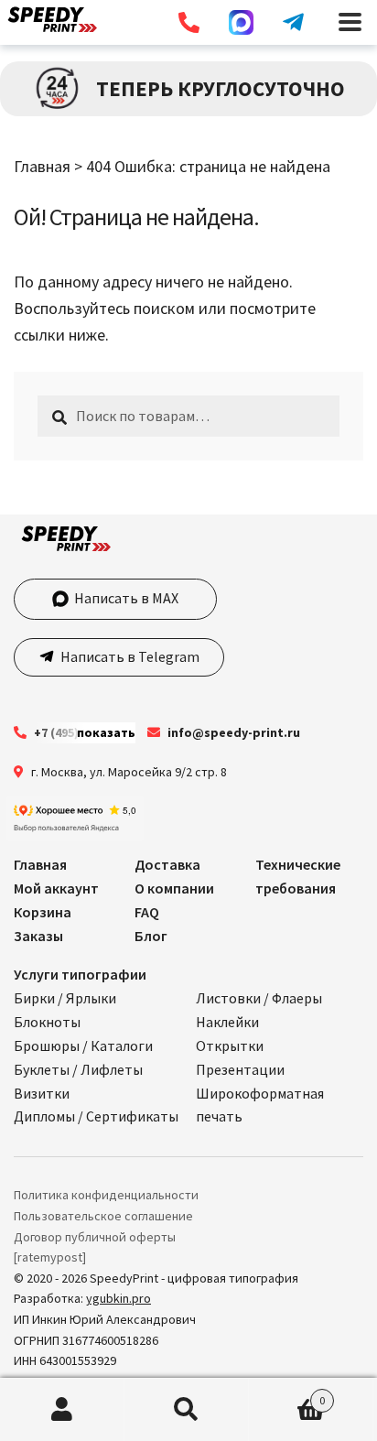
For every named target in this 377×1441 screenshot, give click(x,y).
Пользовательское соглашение (103, 1216)
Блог (151, 935)
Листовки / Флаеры (259, 998)
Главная (42, 166)
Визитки (42, 1093)
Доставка (167, 864)
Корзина (42, 912)
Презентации (240, 1069)
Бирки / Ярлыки (65, 998)
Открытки (230, 1045)
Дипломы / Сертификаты (96, 1116)
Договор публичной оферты (95, 1237)
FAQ (147, 912)
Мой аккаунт (56, 888)
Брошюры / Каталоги (83, 1045)
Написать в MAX (126, 598)
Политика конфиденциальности (106, 1194)
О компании (174, 888)
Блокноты (47, 1022)
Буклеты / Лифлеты (78, 1069)
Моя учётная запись (62, 1410)
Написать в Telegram (128, 656)
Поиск (186, 1410)
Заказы (38, 935)
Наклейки (227, 1022)
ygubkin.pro (118, 1298)
